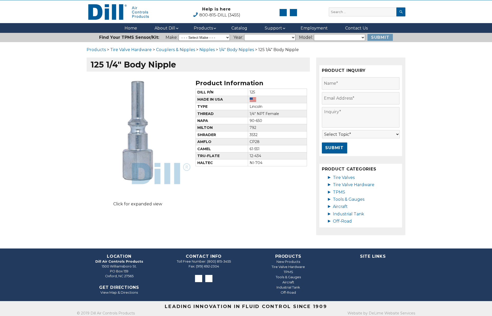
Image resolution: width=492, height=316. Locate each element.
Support (273, 28)
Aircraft (340, 206)
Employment (314, 28)
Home (131, 28)
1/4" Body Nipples (236, 49)
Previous (76, 131)
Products (203, 28)
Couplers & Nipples (175, 49)
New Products (288, 262)
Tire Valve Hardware (131, 49)
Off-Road (342, 221)
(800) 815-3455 (219, 261)
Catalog (239, 28)
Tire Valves (344, 177)
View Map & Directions (119, 292)
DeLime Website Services (392, 313)
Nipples (207, 49)
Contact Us (356, 28)
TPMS (339, 192)
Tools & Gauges (348, 199)
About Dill (165, 28)
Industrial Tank (348, 214)
